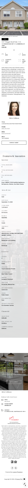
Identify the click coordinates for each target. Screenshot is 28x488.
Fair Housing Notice (14, 422)
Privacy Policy (19, 479)
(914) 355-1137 (8, 405)
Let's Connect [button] (14, 381)
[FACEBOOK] (12, 468)
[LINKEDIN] (15, 468)
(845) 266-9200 (6, 128)
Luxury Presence (17, 472)
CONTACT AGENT (14, 142)
